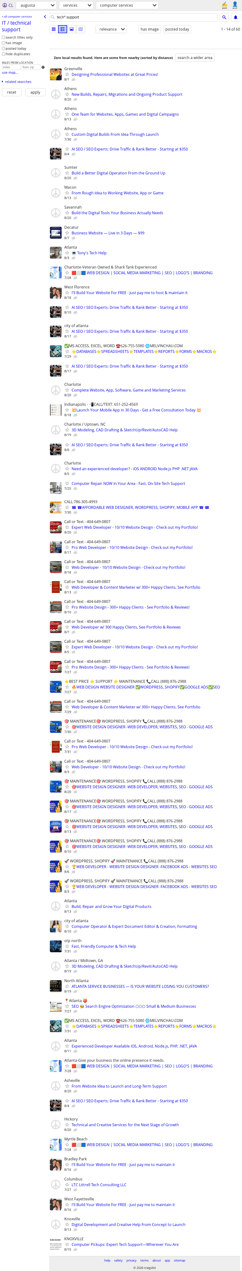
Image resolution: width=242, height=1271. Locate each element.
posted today (16, 48)
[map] (80, 29)
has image (14, 43)
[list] (53, 29)
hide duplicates (18, 54)
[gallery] (71, 29)
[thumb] (62, 29)
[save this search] (235, 17)
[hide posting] (74, 80)
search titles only (19, 37)
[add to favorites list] (67, 74)
